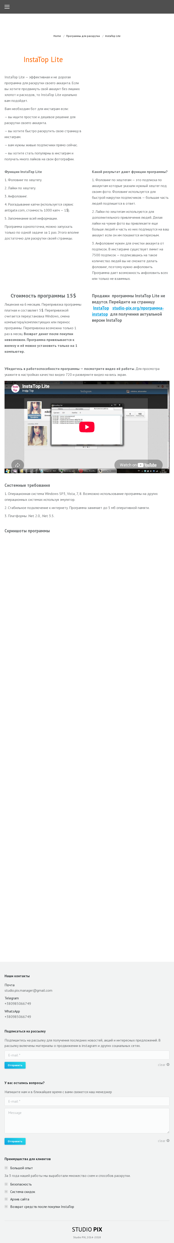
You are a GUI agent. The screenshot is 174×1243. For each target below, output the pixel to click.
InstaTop (101, 308)
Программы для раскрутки (83, 36)
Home (57, 36)
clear (161, 1064)
